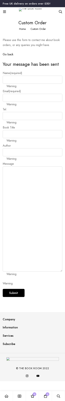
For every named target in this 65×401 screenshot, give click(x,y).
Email (12, 91)
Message (8, 164)
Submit (13, 293)
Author (7, 146)
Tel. (5, 109)
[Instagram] (27, 375)
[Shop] (19, 396)
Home (22, 29)
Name (12, 73)
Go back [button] (8, 54)
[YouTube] (37, 375)
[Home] (6, 396)
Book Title (9, 127)
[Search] (60, 11)
